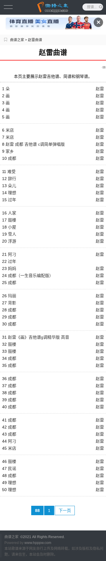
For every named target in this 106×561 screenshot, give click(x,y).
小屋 (12, 227)
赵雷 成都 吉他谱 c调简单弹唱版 (35, 144)
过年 (12, 199)
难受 (11, 171)
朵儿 (12, 185)
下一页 (65, 510)
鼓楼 (12, 220)
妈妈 (12, 268)
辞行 (12, 178)
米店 (10, 130)
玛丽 (12, 295)
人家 (12, 213)
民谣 (12, 468)
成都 (12, 158)
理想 (12, 192)
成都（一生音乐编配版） (30, 275)
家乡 (10, 151)
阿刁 (12, 254)
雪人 (12, 234)
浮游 (12, 241)
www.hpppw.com (37, 543)
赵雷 (100, 88)
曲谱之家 (17, 40)
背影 (12, 302)
